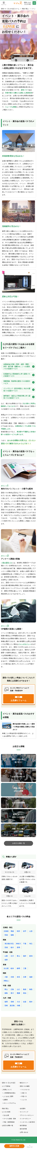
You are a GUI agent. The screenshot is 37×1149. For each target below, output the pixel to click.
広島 (12, 989)
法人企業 (6, 1115)
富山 (18, 956)
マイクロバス (25, 1089)
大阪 (6, 977)
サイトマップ (24, 1112)
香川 (12, 993)
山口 (18, 989)
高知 (24, 993)
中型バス (24, 1096)
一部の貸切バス (6, 563)
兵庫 (24, 977)
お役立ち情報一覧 (18, 843)
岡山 (6, 989)
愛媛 (18, 993)
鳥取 (30, 989)
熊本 (30, 1002)
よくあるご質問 (8, 1096)
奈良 (18, 977)
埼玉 (30, 943)
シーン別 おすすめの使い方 (18, 775)
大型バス (24, 1093)
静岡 (18, 968)
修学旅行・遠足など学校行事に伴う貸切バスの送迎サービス (16, 397)
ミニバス (24, 1099)
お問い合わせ (24, 1132)
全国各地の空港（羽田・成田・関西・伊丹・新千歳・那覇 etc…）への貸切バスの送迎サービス (16, 366)
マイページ (3, 4)
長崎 (12, 1002)
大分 (18, 1002)
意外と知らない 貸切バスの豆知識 (18, 816)
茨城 (6, 947)
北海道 (6, 931)
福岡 (6, 1002)
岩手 (24, 931)
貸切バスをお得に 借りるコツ (18, 760)
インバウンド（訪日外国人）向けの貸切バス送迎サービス (16, 389)
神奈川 (20, 423)
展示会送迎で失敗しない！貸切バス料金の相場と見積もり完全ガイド (24, 726)
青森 (12, 931)
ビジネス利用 (6, 1112)
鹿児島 (12, 1005)
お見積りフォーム (18, 699)
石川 (12, 956)
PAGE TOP (30, 1147)
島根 (24, 989)
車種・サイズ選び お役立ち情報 (18, 830)
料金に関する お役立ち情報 (18, 789)
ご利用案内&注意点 (9, 1093)
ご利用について (7, 1089)
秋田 (18, 931)
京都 (12, 977)
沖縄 (18, 1005)
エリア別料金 (6, 1086)
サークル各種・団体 (9, 1118)
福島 (12, 935)
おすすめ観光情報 (18, 803)
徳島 (6, 993)
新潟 (30, 956)
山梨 (6, 956)
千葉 (15, 423)
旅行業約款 (23, 1125)
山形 (30, 931)
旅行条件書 (23, 1129)
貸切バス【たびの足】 (9, 1083)
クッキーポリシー (25, 1118)
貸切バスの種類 (25, 1086)
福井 (24, 956)
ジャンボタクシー (24, 644)
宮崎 (6, 1005)
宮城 (6, 935)
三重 (24, 968)
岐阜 (12, 968)
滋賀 (30, 977)
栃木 (12, 947)
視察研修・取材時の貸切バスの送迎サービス (16, 382)
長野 (6, 960)
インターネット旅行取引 (27, 1122)
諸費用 (5, 1099)
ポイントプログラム (9, 1103)
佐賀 (24, 1002)
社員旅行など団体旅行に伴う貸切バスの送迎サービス (16, 375)
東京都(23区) (9, 943)
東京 (10, 423)
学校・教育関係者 (9, 1122)
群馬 (18, 947)
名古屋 (6, 968)
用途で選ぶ (5, 1108)
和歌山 (6, 981)
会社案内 (22, 1108)
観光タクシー (24, 1083)
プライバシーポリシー (27, 1115)
